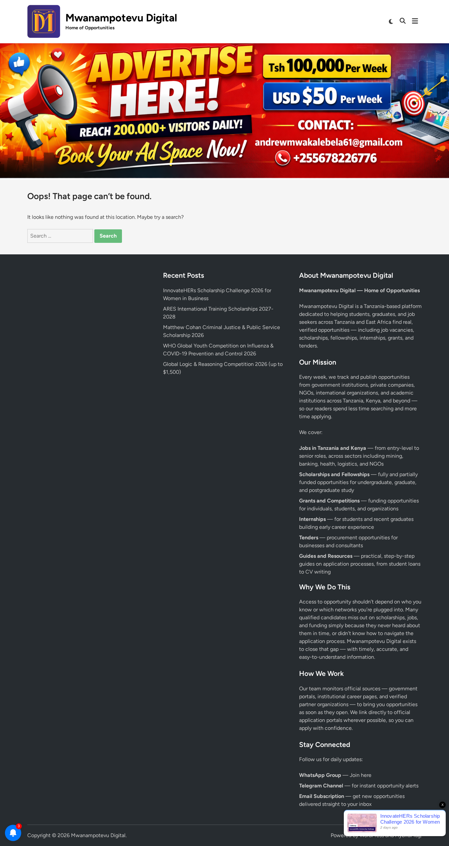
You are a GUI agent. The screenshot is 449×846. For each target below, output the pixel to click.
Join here (360, 775)
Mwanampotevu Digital (121, 18)
